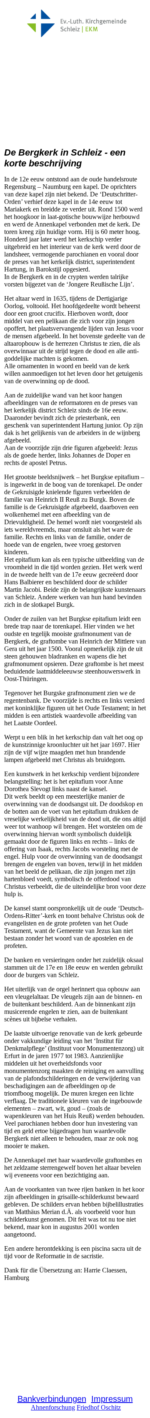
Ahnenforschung (53, 1407)
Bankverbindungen (52, 1398)
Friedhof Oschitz (99, 1407)
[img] (75, 24)
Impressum (112, 1398)
